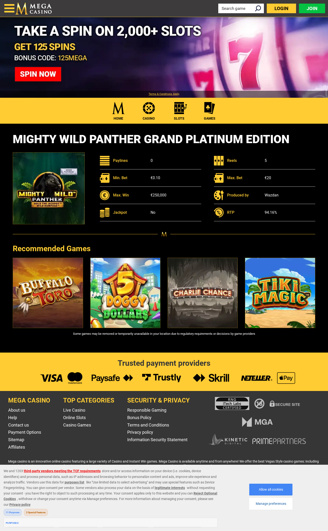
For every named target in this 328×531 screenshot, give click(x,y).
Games (209, 118)
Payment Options (24, 432)
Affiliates (16, 447)
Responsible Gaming (146, 410)
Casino (149, 118)
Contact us (18, 424)
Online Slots (74, 417)
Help (12, 417)
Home (118, 118)
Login (281, 8)
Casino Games (77, 424)
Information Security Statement (157, 439)
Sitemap (16, 439)
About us (16, 410)
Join (312, 8)
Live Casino (74, 410)
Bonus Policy (139, 417)
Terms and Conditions (148, 424)
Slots (179, 118)
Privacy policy (140, 432)
